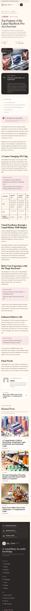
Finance (6, 585)
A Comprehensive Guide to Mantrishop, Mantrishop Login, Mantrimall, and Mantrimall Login (13, 182)
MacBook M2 (5, 162)
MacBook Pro (23, 133)
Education (6, 572)
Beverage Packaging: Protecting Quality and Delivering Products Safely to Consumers (13, 187)
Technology (7, 579)
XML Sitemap (8, 604)
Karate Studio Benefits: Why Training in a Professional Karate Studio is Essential (12, 341)
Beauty (6, 567)
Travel (5, 582)
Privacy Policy (8, 595)
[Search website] (18, 4)
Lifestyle (7, 11)
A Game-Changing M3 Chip (10, 102)
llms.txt (6, 601)
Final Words (7, 112)
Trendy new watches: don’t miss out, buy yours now (13, 297)
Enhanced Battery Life (9, 109)
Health (5, 588)
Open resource (5, 448)
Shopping (13, 11)
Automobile (7, 564)
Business (6, 569)
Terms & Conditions (9, 598)
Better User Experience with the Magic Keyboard (14, 107)
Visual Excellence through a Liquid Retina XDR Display (15, 104)
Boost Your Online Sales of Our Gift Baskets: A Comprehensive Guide (14, 293)
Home (2, 11)
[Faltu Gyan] (8, 4)
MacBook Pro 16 (5, 237)
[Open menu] (21, 4)
